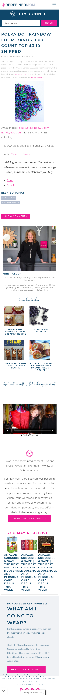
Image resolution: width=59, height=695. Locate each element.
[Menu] (54, 4)
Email (10, 185)
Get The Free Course (26, 669)
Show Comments (16, 216)
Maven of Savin (20, 154)
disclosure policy (37, 77)
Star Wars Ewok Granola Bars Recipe (15, 365)
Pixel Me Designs (34, 684)
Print (10, 180)
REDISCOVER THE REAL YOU (29, 518)
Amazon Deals (10, 203)
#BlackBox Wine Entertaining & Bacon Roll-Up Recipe (41, 366)
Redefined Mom (18, 5)
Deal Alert (29, 56)
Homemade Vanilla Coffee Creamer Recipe (15, 331)
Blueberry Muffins (41, 330)
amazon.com (20, 74)
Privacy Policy (29, 682)
